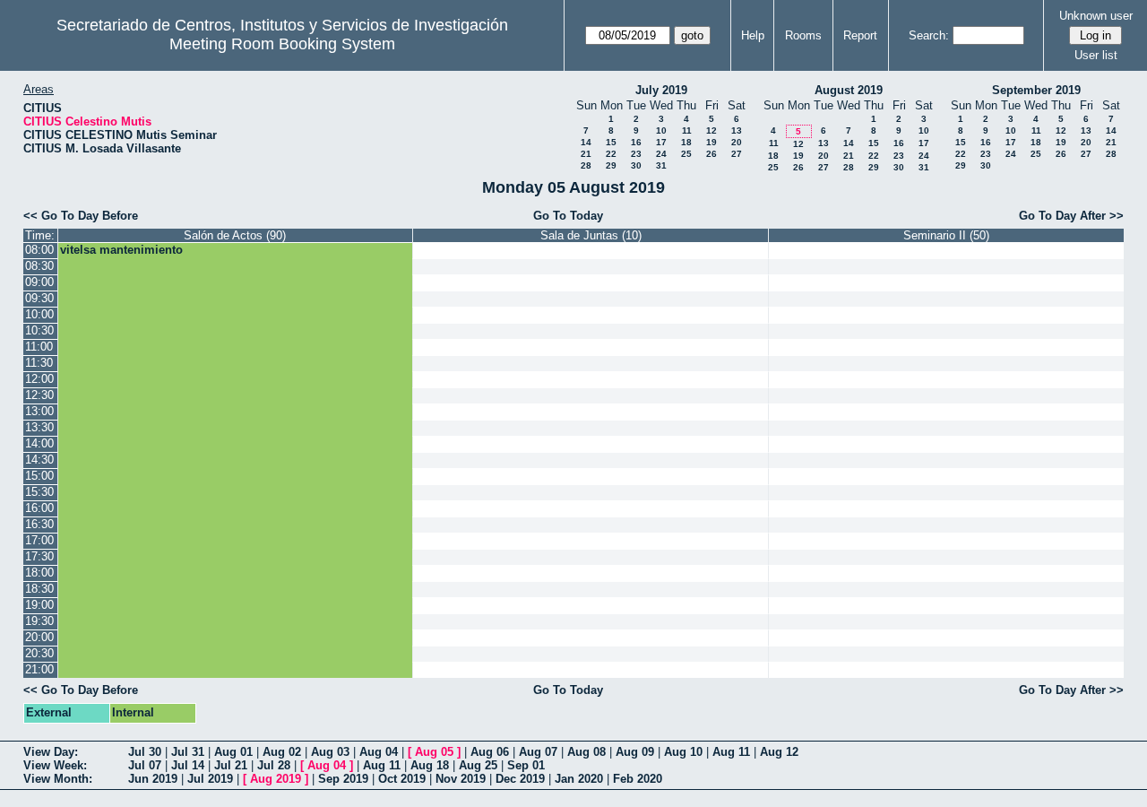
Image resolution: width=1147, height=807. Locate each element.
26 (711, 154)
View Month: (57, 778)
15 (611, 142)
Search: (929, 35)
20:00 (39, 637)
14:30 (39, 459)
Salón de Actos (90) (235, 235)
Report (860, 35)
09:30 (39, 298)
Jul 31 (187, 752)
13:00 (39, 411)
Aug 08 (586, 752)
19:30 (39, 621)
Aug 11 (731, 752)
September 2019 (1036, 90)
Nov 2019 (461, 778)
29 (611, 165)
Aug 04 (378, 752)
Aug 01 (233, 752)
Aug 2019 (275, 778)
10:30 (39, 330)
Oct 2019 (402, 778)
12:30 (39, 395)
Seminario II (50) (946, 235)
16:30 (39, 524)
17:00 (39, 540)
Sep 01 (526, 765)
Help (752, 35)
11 (687, 130)
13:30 (39, 427)
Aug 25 (478, 765)
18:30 (39, 588)
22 (611, 154)
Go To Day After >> (1071, 215)
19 (711, 142)
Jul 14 (187, 765)
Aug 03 (330, 752)
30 (636, 165)
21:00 (39, 669)
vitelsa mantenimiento (121, 249)
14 (586, 142)
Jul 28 (273, 765)
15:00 (39, 475)
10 (661, 130)
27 (736, 154)
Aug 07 (538, 752)
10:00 (39, 314)
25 (686, 154)
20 (736, 142)
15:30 (39, 492)
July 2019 (661, 90)
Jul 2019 (210, 778)
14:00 (39, 443)
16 (636, 142)
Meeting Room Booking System (282, 44)
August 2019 (849, 90)
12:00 (39, 379)
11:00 (39, 346)
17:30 (39, 556)
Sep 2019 (343, 778)
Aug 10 (683, 752)
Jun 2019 (152, 778)
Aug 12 (779, 752)
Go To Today (568, 215)
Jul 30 (144, 752)
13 (736, 130)
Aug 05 (434, 752)
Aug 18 (429, 765)
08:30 (39, 266)
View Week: (55, 765)
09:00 (39, 282)
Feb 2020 (637, 778)
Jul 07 (144, 765)
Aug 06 (489, 752)
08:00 (39, 249)
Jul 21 (230, 765)
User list (1095, 55)
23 (636, 154)
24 (661, 154)
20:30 (39, 653)
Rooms (803, 35)
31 (661, 165)
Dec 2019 (520, 778)
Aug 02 (282, 752)
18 (686, 142)
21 (586, 154)
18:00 (39, 572)
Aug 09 (635, 752)
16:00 (39, 508)
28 (586, 165)
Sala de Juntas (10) (591, 235)
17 (661, 142)
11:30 (39, 362)
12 (711, 130)
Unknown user (1096, 15)
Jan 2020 (579, 778)
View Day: (50, 752)
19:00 (39, 605)
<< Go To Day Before (80, 215)
